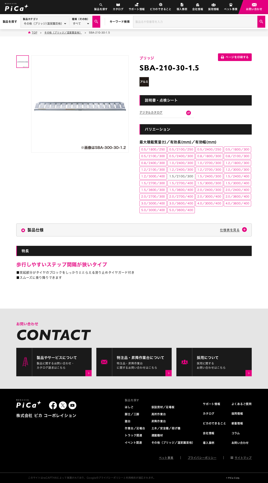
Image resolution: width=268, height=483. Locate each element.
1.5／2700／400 (181, 183)
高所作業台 (158, 414)
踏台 (128, 421)
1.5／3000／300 (209, 183)
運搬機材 (157, 435)
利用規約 (131, 478)
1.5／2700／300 (153, 183)
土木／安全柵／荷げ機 (165, 428)
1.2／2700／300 (209, 169)
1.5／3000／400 (237, 183)
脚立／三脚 (132, 414)
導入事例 (182, 9)
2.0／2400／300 (209, 190)
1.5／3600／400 (181, 190)
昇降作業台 (158, 421)
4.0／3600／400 (237, 203)
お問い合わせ (254, 9)
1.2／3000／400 (153, 176)
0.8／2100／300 (237, 156)
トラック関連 (133, 435)
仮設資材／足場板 (163, 407)
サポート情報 (137, 9)
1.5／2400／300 (209, 176)
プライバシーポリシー (202, 457)
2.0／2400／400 (237, 190)
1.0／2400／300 (181, 163)
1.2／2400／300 (181, 169)
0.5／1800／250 (153, 149)
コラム (236, 433)
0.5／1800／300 (237, 149)
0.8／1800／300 (209, 156)
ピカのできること (160, 9)
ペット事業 (231, 9)
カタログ (118, 9)
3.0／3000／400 (153, 203)
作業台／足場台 (135, 428)
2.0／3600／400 (237, 196)
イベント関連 (133, 442)
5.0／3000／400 (153, 210)
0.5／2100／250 (181, 149)
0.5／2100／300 (153, 156)
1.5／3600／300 (153, 190)
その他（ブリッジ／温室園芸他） (173, 442)
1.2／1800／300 (237, 163)
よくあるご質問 (242, 404)
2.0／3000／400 (209, 196)
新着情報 (237, 423)
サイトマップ (243, 457)
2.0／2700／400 (181, 196)
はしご (129, 407)
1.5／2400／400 (237, 176)
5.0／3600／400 (181, 210)
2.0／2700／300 (153, 196)
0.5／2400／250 (209, 149)
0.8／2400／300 (153, 163)
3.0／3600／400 (181, 203)
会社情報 (197, 9)
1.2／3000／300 (237, 169)
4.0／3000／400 (209, 203)
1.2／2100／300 (153, 169)
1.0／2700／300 (209, 163)
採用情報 (213, 9)
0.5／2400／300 (181, 156)
